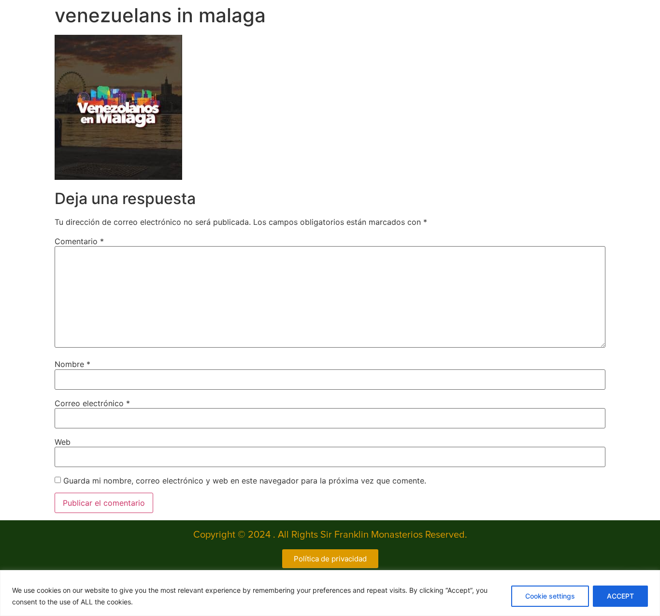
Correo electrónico (92, 403)
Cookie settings (550, 596)
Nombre (72, 364)
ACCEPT (620, 596)
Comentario (79, 241)
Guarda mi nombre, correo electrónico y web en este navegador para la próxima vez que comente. (244, 480)
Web (63, 442)
